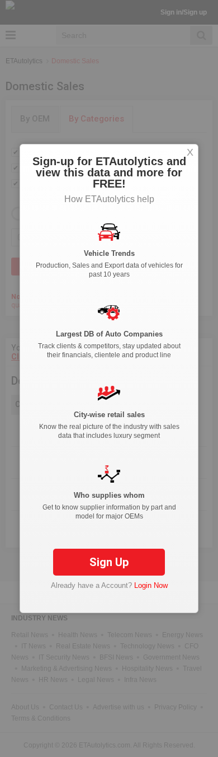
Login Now (151, 585)
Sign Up (109, 562)
